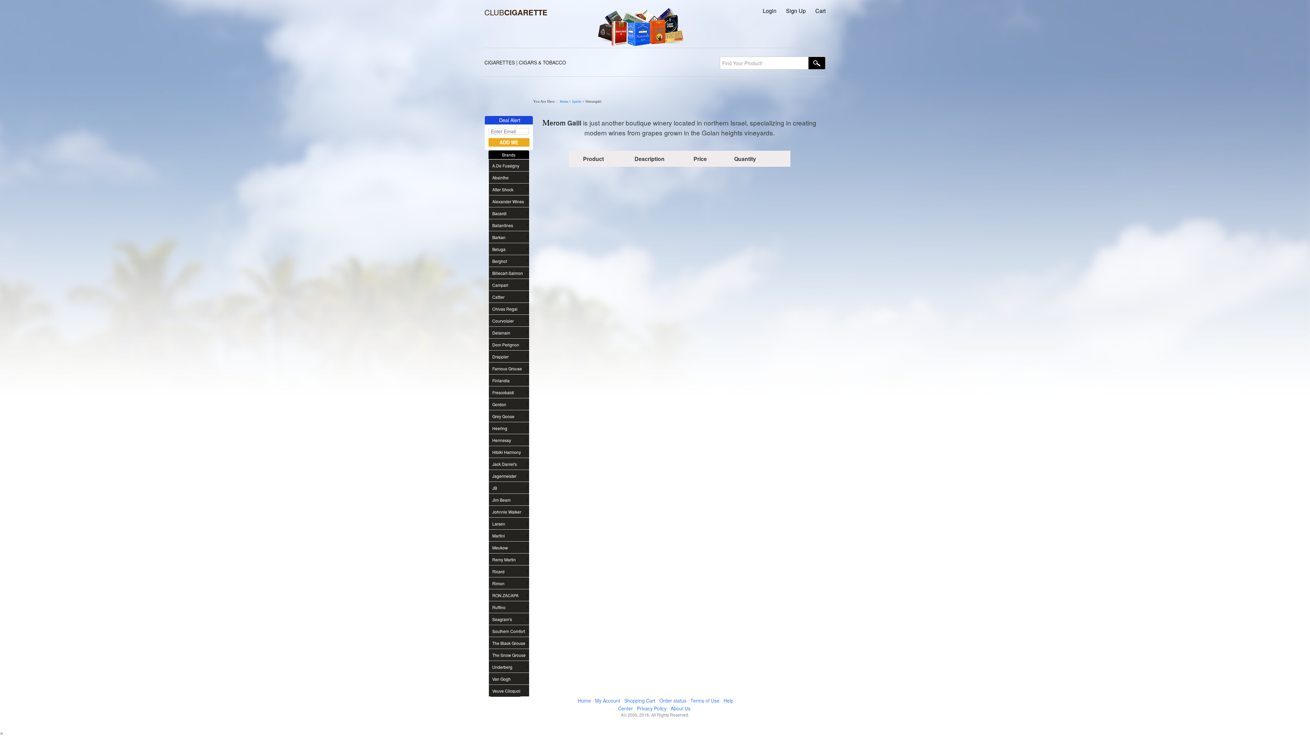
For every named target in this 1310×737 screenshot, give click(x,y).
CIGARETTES (499, 62)
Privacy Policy (652, 708)
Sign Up (796, 11)
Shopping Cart (639, 700)
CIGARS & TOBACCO (542, 62)
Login (769, 11)
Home (564, 101)
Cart (820, 11)
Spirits (576, 101)
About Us (680, 708)
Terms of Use (704, 700)
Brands (508, 155)
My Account (607, 700)
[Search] (817, 63)
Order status (672, 700)
